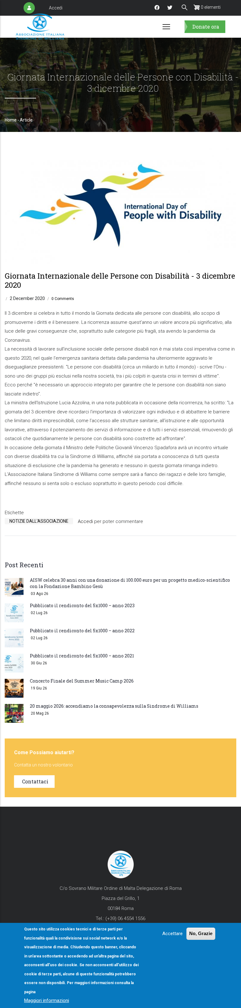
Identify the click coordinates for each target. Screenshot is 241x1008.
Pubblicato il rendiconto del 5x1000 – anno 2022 (82, 631)
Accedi (55, 7)
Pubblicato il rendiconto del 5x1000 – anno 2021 (82, 656)
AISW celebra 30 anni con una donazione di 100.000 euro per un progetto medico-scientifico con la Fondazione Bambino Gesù (130, 583)
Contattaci (35, 781)
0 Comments (62, 299)
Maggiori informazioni (46, 1000)
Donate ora (205, 26)
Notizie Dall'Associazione (38, 521)
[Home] (40, 26)
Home (11, 120)
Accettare (172, 933)
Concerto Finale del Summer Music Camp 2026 (82, 681)
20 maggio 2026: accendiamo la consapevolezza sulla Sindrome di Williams (114, 706)
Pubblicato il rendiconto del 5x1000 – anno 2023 (82, 605)
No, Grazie (200, 933)
